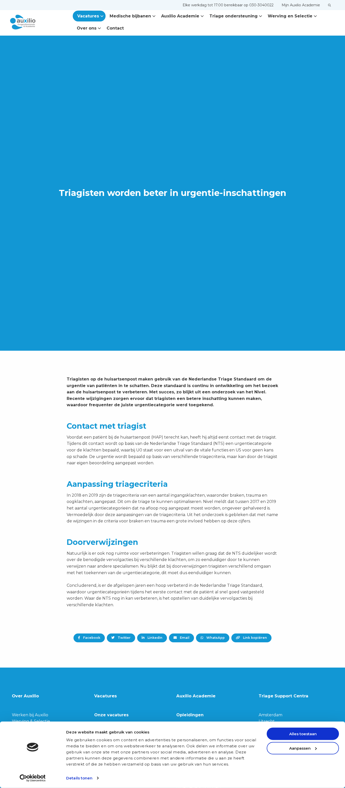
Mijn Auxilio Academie (301, 5)
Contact (115, 28)
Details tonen (79, 778)
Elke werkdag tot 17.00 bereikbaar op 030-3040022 (228, 5)
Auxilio (35, 22)
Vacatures (88, 16)
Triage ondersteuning (233, 16)
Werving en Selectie (290, 16)
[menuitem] (228, 5)
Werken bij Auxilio (30, 715)
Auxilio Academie (180, 16)
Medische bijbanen (130, 16)
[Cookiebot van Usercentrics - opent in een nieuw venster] (33, 778)
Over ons (86, 28)
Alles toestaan (303, 733)
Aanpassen (300, 748)
